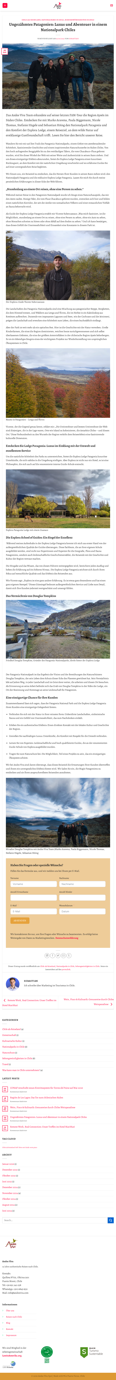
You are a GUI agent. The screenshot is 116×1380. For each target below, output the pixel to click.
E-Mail (13, 905)
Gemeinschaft (9, 1035)
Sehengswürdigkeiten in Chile (79, 20)
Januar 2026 (8, 1164)
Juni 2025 (7, 1181)
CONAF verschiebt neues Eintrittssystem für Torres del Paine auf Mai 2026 (46, 1088)
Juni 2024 (7, 1210)
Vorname (14, 878)
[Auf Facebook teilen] (52, 955)
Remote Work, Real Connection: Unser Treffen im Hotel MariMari (42, 1126)
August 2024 (8, 1204)
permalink (66, 969)
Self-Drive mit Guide (22, 1147)
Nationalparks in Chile (53, 20)
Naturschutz (8, 1052)
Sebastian (74, 39)
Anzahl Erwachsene (19, 891)
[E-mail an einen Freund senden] (63, 955)
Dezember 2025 (10, 1169)
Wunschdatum (65, 905)
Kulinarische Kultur (12, 1041)
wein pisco (33, 1147)
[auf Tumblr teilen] (68, 955)
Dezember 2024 (10, 1187)
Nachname (64, 878)
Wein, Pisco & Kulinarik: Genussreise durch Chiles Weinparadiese (42, 1107)
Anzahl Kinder (65, 891)
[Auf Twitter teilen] (58, 955)
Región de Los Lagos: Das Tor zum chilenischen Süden (36, 1097)
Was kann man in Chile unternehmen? (21, 1070)
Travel (5, 1064)
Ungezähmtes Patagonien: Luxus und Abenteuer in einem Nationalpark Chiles (48, 1117)
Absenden (20, 920)
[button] (5, 5)
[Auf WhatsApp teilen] (47, 955)
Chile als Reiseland (31, 20)
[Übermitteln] (111, 1220)
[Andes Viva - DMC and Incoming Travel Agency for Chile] (58, 5)
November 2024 (10, 1193)
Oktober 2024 (9, 1199)
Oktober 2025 (9, 1175)
